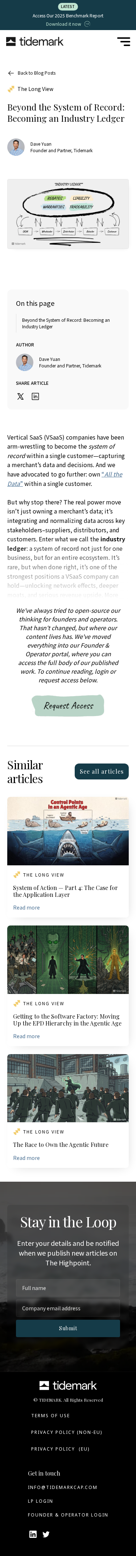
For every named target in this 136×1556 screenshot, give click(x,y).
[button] (123, 41)
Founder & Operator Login (68, 1515)
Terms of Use (50, 1416)
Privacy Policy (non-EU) (66, 1432)
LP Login (40, 1501)
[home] (35, 42)
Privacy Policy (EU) (60, 1449)
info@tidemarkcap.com (63, 1487)
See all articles (102, 771)
